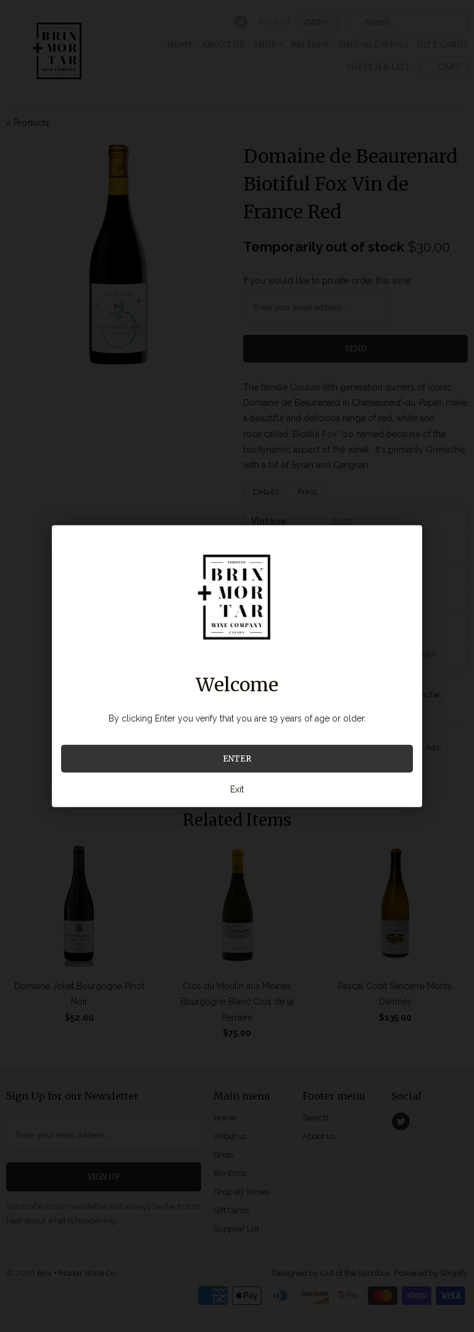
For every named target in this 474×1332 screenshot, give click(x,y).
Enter (237, 759)
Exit (237, 789)
